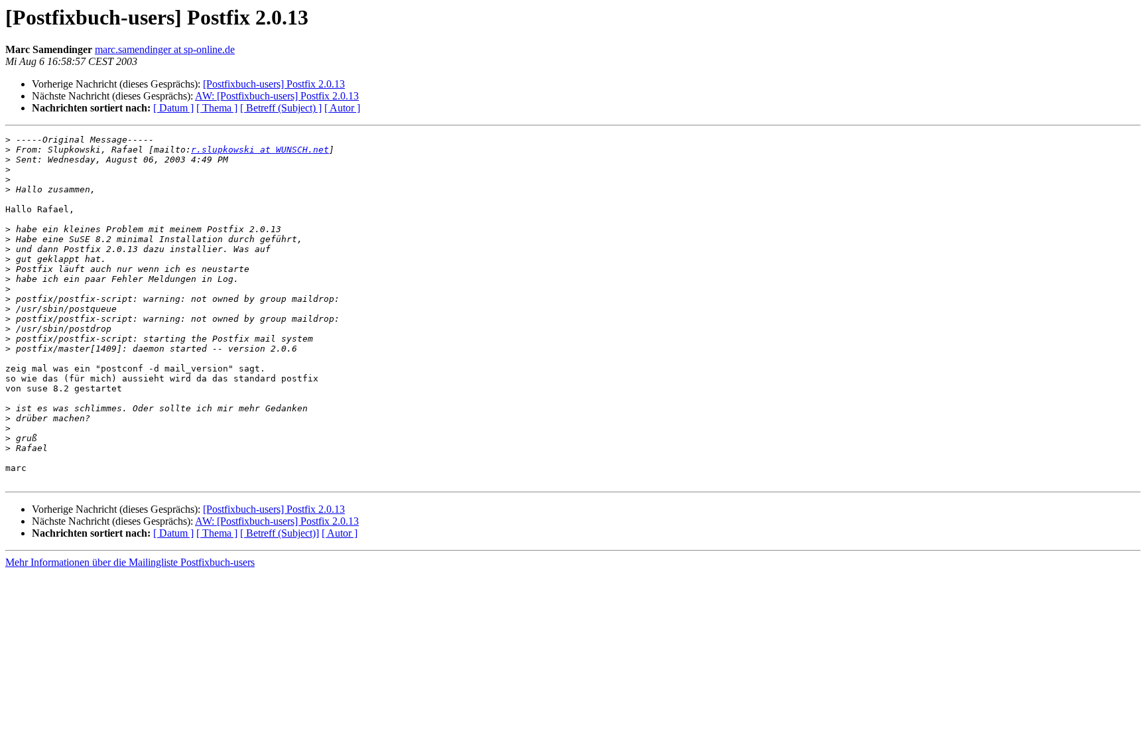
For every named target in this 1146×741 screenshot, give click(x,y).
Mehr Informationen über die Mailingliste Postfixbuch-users (130, 562)
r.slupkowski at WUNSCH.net (260, 150)
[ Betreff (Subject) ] (281, 107)
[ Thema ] (216, 107)
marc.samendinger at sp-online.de (165, 49)
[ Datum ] (173, 107)
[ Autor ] (342, 107)
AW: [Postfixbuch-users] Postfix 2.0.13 (277, 95)
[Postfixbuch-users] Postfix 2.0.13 (274, 84)
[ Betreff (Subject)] (279, 533)
